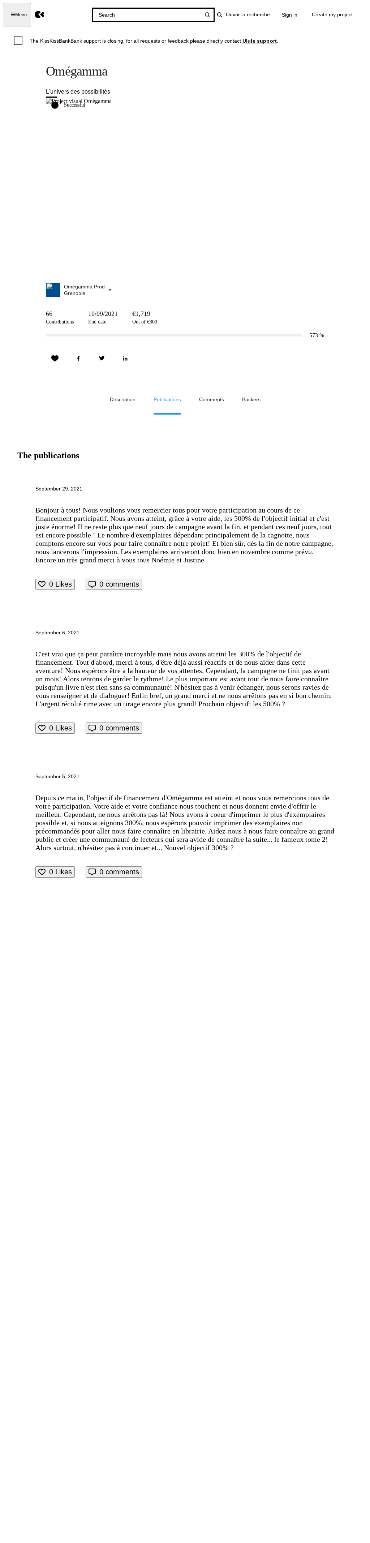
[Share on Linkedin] (125, 359)
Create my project (332, 14)
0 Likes (60, 584)
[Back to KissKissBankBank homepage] (39, 14)
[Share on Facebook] (78, 359)
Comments (211, 399)
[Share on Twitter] (102, 359)
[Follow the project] (55, 359)
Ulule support (259, 41)
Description (122, 399)
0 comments (119, 584)
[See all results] (207, 15)
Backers (251, 399)
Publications (167, 399)
